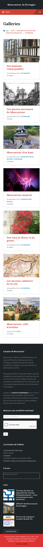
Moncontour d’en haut (20, 152)
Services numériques (20, 393)
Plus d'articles (11, 531)
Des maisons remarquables (15, 67)
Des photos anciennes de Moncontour (20, 111)
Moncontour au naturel (26, 31)
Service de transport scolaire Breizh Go (25, 518)
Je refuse (24, 544)
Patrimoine (29, 33)
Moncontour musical (19, 195)
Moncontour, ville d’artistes (17, 326)
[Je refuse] (40, 540)
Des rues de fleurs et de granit (21, 239)
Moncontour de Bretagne (21, 4)
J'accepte (18, 544)
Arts (13, 31)
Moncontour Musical (14, 33)
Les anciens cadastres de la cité (20, 282)
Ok (6, 434)
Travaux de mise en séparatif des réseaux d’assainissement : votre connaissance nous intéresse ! (26, 494)
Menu (8, 12)
